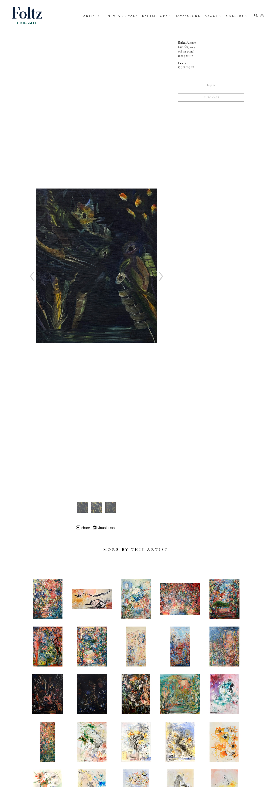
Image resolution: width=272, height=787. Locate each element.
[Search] (256, 15)
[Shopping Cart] (262, 15)
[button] (93, 16)
